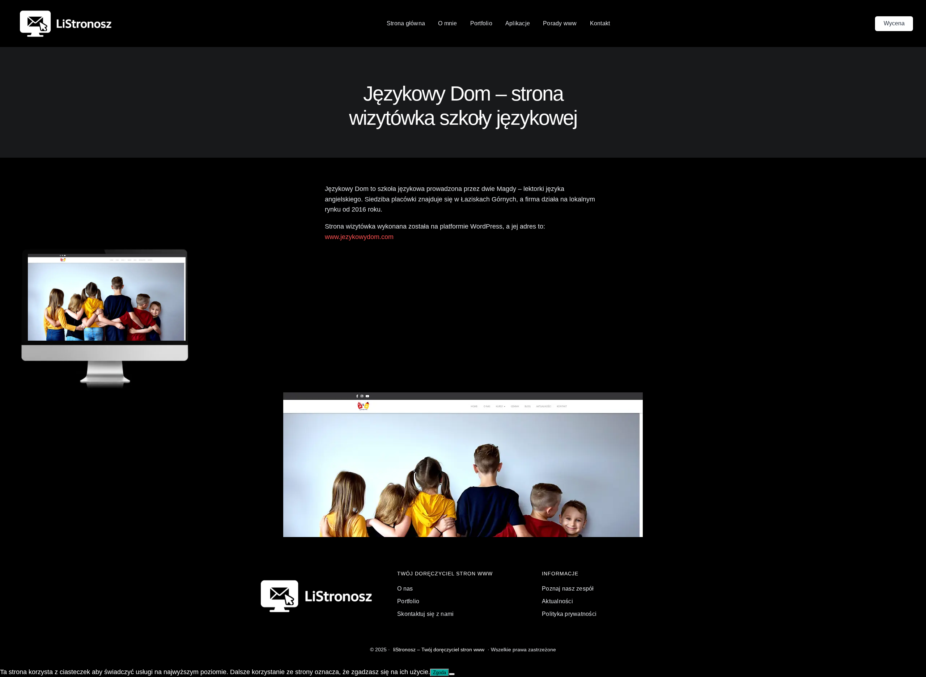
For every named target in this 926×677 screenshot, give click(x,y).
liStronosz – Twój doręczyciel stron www (438, 649)
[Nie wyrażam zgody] (452, 674)
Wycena (894, 23)
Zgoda (439, 672)
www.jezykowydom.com (359, 236)
